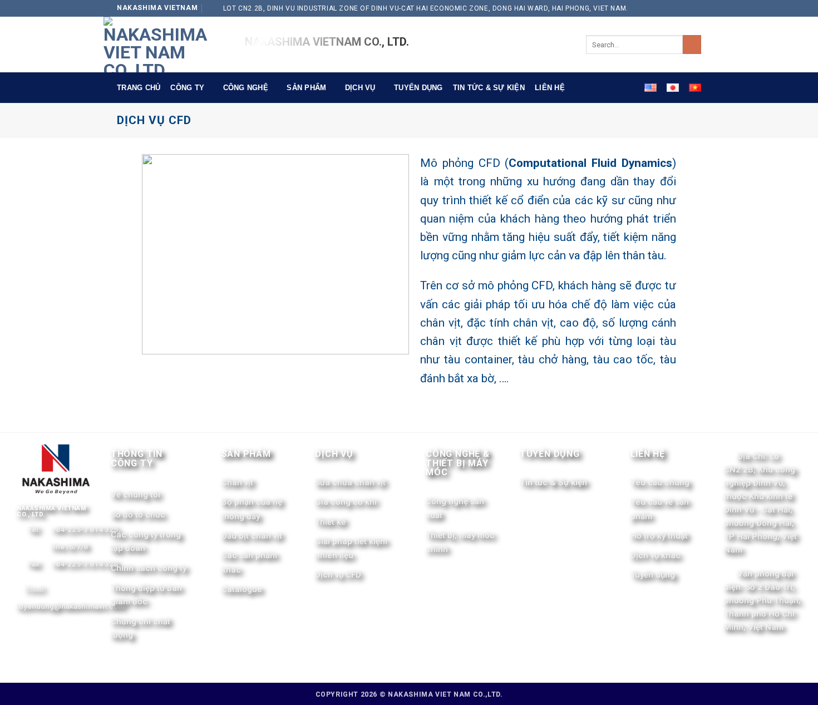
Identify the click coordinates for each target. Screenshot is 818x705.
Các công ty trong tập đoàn (146, 541)
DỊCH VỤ (360, 87)
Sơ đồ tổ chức (138, 515)
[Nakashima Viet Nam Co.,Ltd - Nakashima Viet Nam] (166, 44)
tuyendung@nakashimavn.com (71, 606)
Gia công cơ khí (346, 502)
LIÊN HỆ (550, 87)
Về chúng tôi (135, 495)
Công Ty (187, 87)
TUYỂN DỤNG (418, 87)
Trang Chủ (138, 87)
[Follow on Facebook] (684, 8)
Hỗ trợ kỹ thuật (659, 536)
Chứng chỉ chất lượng (140, 628)
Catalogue (241, 589)
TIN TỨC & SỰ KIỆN (489, 87)
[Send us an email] (695, 8)
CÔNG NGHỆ (245, 87)
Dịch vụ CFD (338, 575)
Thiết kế (330, 522)
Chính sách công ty (148, 568)
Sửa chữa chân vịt (350, 482)
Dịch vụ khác (655, 555)
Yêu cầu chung (659, 482)
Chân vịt (237, 482)
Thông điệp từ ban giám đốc (146, 595)
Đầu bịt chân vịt (251, 536)
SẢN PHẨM (306, 87)
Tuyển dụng (652, 575)
